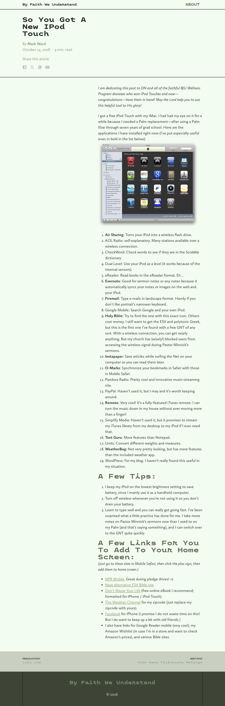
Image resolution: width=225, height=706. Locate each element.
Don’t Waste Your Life (122, 590)
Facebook (112, 613)
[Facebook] (24, 67)
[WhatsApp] (40, 67)
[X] (32, 67)
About (192, 4)
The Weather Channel (123, 602)
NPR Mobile (114, 579)
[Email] (47, 67)
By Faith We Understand (49, 4)
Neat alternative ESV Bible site (129, 584)
